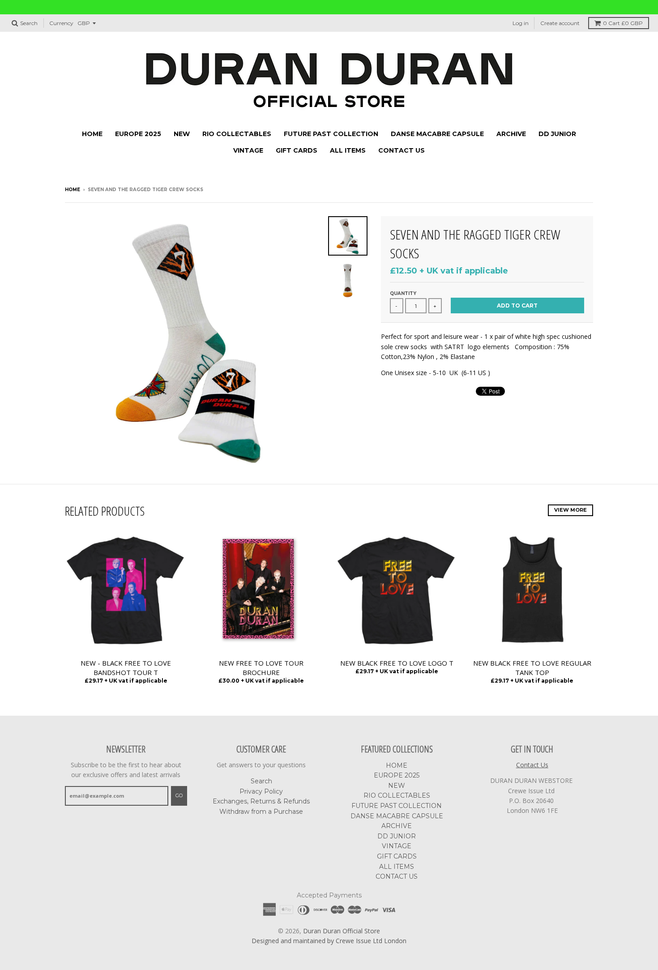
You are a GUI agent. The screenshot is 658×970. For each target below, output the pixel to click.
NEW (182, 134)
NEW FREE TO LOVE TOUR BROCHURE (261, 667)
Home (72, 189)
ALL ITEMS (348, 150)
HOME (92, 134)
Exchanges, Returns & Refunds (261, 801)
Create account (560, 23)
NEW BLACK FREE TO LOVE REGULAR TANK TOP (532, 667)
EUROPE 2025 (138, 134)
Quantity (403, 293)
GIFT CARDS (296, 150)
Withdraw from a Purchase (261, 812)
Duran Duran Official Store (341, 931)
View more (570, 510)
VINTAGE (248, 150)
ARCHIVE (511, 134)
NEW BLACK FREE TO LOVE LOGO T (396, 662)
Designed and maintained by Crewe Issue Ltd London (329, 940)
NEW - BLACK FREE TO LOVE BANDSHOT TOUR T (126, 667)
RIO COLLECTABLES (236, 134)
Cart (623, 23)
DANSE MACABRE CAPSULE (437, 134)
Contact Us (532, 765)
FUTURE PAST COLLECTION (331, 134)
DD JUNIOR (557, 134)
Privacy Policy (261, 791)
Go (179, 795)
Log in (521, 23)
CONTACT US (401, 150)
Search (261, 781)
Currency (61, 23)
